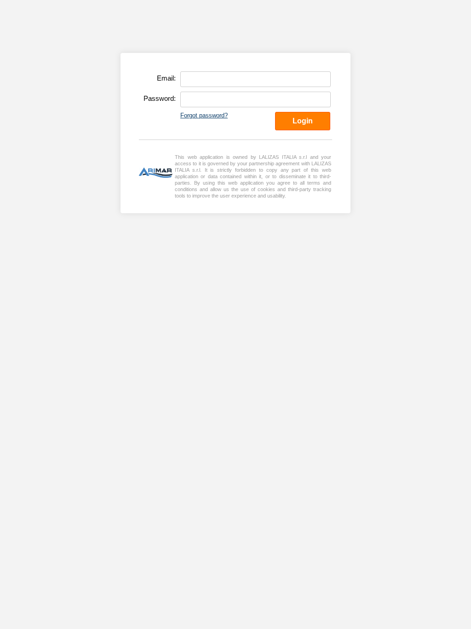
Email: (166, 78)
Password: (160, 98)
